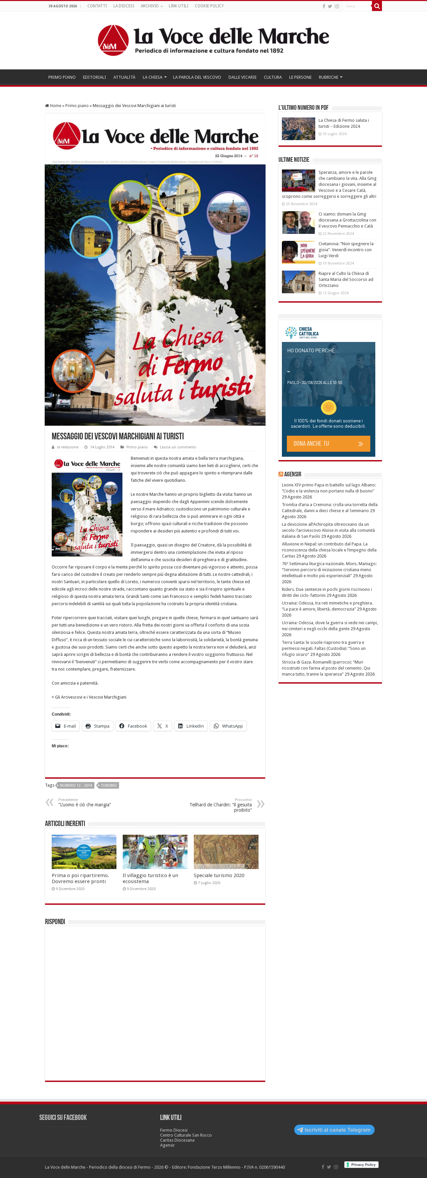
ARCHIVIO (150, 6)
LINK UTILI (178, 6)
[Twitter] (330, 6)
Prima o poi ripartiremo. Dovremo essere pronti (80, 878)
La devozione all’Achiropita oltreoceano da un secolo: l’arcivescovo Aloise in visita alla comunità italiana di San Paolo (328, 530)
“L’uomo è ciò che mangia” (84, 802)
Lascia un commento (178, 447)
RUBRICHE (328, 77)
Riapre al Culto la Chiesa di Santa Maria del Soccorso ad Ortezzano (346, 279)
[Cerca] (377, 6)
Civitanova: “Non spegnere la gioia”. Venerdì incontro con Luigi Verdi (346, 249)
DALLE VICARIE (243, 77)
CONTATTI (97, 6)
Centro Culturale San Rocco (186, 1135)
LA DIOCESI (123, 6)
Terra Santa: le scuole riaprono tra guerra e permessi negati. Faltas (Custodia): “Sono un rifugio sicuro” (324, 648)
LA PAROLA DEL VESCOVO (197, 77)
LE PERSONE (300, 77)
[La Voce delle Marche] (213, 40)
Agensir (292, 474)
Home (55, 105)
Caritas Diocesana (177, 1140)
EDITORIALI (94, 77)
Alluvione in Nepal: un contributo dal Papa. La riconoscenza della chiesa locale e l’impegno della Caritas (329, 549)
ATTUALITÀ (124, 77)
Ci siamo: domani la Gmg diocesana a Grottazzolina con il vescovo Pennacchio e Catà (347, 220)
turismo (109, 785)
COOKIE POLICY (209, 6)
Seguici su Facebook (63, 1118)
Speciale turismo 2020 (219, 875)
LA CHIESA (152, 77)
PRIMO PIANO (62, 77)
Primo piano (77, 105)
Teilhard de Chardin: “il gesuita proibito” (220, 805)
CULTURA (273, 77)
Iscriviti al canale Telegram (338, 1130)
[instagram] (337, 6)
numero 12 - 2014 (76, 785)
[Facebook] (324, 6)
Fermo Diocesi (173, 1130)
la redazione (67, 447)
